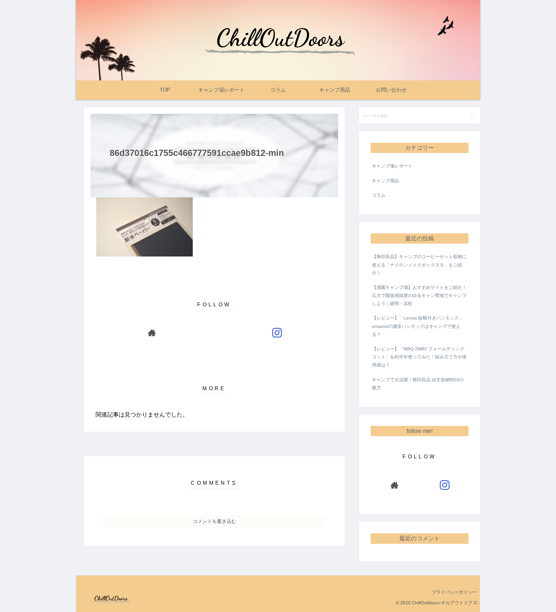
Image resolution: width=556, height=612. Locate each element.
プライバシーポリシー (454, 592)
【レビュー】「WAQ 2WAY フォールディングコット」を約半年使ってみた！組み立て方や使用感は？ (419, 356)
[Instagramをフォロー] (277, 332)
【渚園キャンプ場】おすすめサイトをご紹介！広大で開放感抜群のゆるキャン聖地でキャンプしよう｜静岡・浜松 (419, 295)
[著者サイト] (151, 332)
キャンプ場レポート (392, 165)
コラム (378, 195)
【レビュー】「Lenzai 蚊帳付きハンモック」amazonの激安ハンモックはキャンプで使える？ (417, 326)
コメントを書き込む (214, 521)
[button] (473, 115)
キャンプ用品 (385, 180)
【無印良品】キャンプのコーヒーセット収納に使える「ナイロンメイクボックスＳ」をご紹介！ (419, 264)
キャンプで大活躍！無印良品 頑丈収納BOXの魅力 (418, 383)
